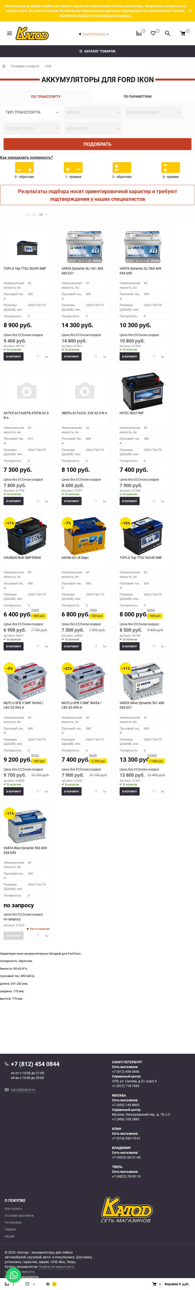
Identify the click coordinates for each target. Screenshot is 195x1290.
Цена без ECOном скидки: (23, 335)
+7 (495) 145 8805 (125, 1105)
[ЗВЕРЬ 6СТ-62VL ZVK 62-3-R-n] (85, 392)
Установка (13, 1222)
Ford (48, 66)
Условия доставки (19, 1215)
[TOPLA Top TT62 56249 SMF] (27, 247)
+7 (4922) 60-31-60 (126, 1157)
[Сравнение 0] (138, 33)
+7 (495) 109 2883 (125, 1119)
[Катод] (145, 1210)
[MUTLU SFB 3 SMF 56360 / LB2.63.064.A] (27, 681)
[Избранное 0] (153, 33)
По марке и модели (25, 66)
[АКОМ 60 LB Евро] (85, 536)
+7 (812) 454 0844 (125, 1071)
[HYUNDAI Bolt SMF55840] (27, 536)
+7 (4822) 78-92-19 (126, 1176)
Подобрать (97, 144)
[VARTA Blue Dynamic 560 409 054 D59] (27, 826)
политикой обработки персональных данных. (95, 15)
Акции (10, 1236)
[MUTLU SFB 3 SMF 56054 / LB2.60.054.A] (85, 681)
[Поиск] (167, 33)
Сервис (10, 1229)
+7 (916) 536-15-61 (126, 1138)
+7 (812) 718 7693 (125, 1085)
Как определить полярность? (26, 157)
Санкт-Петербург (94, 34)
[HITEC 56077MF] (143, 392)
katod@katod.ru (23, 1089)
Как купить (13, 1208)
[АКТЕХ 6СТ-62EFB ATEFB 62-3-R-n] (27, 392)
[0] (182, 33)
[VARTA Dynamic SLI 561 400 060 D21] (85, 247)
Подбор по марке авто (56, 1266)
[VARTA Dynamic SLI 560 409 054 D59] (143, 247)
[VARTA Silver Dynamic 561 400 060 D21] (143, 681)
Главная (3, 66)
